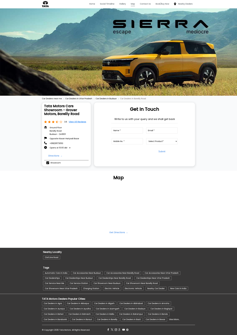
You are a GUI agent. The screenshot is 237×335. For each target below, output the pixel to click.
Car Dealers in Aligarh (104, 303)
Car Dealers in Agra (53, 303)
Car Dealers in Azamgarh (107, 308)
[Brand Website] (128, 330)
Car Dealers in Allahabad (131, 303)
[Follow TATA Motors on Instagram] (117, 330)
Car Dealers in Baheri (54, 314)
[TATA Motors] (45, 4)
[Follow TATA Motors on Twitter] (113, 330)
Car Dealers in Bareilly (107, 319)
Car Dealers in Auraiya (54, 308)
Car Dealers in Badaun (135, 308)
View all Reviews (77, 121)
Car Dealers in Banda (158, 314)
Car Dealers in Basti (131, 319)
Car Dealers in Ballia (105, 314)
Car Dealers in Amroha (158, 303)
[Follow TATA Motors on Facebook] (109, 330)
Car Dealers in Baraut (82, 319)
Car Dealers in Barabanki (55, 319)
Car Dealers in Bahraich (79, 314)
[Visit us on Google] (120, 330)
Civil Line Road (51, 257)
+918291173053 (56, 143)
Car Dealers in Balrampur (131, 314)
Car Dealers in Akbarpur (78, 303)
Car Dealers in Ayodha (80, 308)
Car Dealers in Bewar (155, 319)
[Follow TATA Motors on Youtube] (124, 330)
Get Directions (117, 232)
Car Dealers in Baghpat (161, 308)
